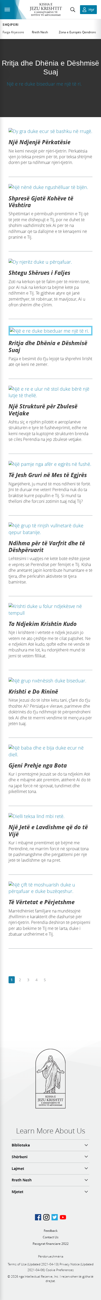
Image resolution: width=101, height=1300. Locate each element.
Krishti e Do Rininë (33, 691)
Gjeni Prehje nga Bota (38, 765)
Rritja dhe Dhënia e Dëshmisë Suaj (48, 346)
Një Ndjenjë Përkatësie (39, 142)
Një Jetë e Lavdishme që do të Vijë (48, 830)
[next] (53, 980)
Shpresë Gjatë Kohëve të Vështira (41, 201)
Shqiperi (11, 25)
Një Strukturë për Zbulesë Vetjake (43, 409)
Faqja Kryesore (13, 32)
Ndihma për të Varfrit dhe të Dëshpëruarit (47, 546)
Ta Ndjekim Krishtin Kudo (43, 623)
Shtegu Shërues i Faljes (39, 272)
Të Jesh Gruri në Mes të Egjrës (48, 475)
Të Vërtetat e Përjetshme (42, 902)
